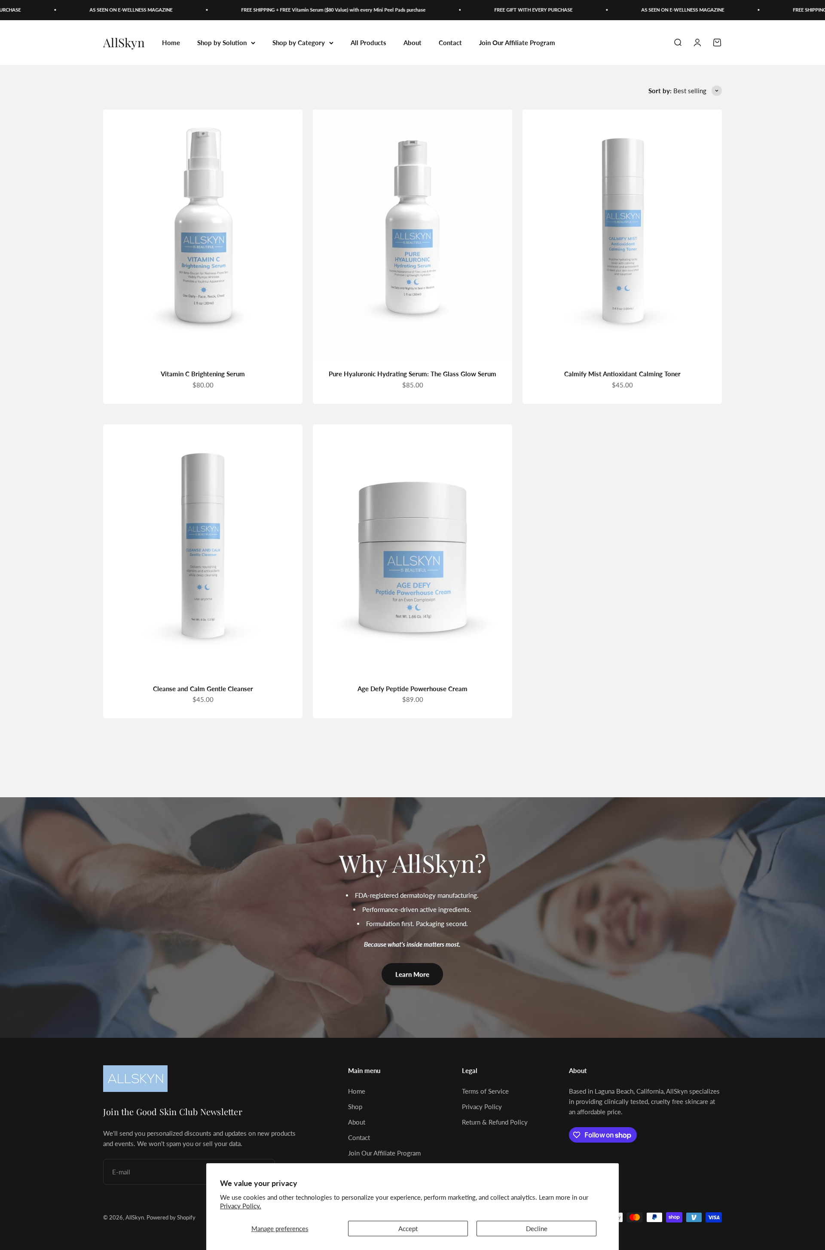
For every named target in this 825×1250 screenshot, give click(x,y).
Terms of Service (485, 1091)
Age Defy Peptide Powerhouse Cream (413, 688)
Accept (408, 1228)
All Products (368, 42)
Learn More (412, 974)
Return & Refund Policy (495, 1122)
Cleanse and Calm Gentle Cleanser (203, 688)
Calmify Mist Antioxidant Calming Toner (622, 374)
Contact (450, 42)
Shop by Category (298, 42)
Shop (355, 1106)
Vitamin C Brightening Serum (203, 374)
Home (171, 42)
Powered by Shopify (171, 1217)
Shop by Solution (222, 42)
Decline (536, 1228)
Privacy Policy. (240, 1206)
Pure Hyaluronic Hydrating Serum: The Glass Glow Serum (412, 374)
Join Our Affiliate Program (517, 42)
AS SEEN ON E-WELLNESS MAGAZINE (112, 9)
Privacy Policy (482, 1106)
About (412, 42)
